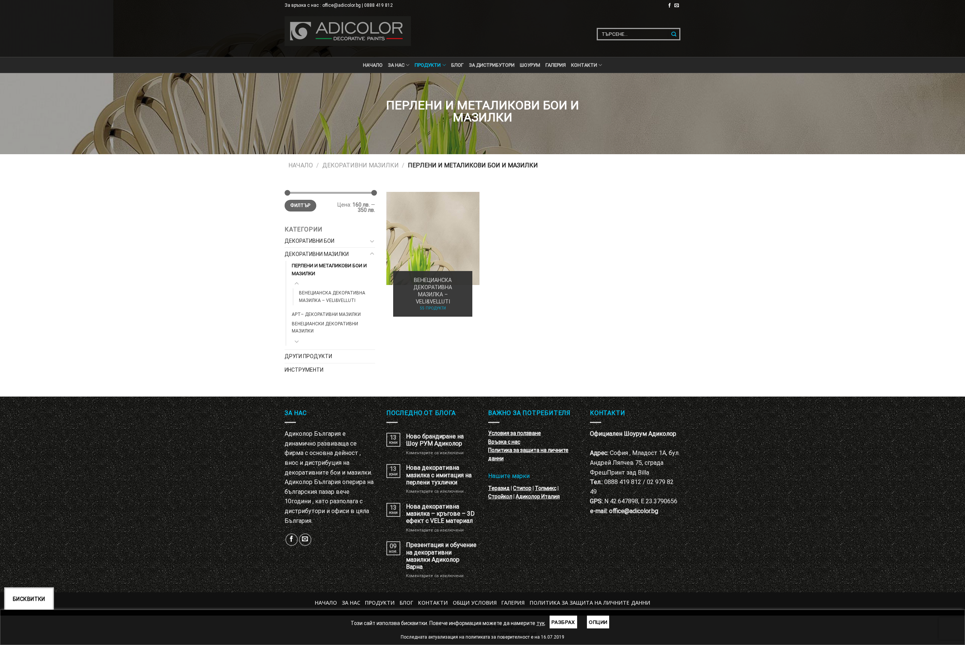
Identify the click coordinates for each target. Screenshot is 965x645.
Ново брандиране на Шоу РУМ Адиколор (435, 440)
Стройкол (500, 496)
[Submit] (674, 34)
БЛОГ (457, 65)
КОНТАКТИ (584, 65)
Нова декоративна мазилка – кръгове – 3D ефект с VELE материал (440, 513)
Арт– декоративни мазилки (326, 314)
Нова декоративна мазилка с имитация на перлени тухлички (439, 475)
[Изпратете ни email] (676, 5)
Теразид (499, 488)
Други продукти (308, 356)
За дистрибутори (492, 65)
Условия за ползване (514, 433)
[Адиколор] (348, 31)
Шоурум (530, 65)
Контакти (433, 602)
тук (540, 623)
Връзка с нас (504, 442)
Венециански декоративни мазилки (325, 327)
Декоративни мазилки (360, 165)
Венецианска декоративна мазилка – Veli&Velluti (332, 296)
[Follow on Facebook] (669, 5)
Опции (598, 622)
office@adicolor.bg (633, 511)
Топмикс (545, 488)
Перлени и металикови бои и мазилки (329, 269)
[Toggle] (372, 240)
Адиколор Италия (538, 496)
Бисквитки (29, 599)
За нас (396, 65)
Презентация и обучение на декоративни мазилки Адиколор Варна (441, 555)
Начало (373, 65)
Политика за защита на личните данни (590, 602)
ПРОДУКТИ (428, 65)
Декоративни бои (309, 241)
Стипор (522, 488)
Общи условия (475, 602)
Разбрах (563, 622)
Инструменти (304, 370)
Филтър (300, 205)
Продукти (380, 602)
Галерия (555, 65)
